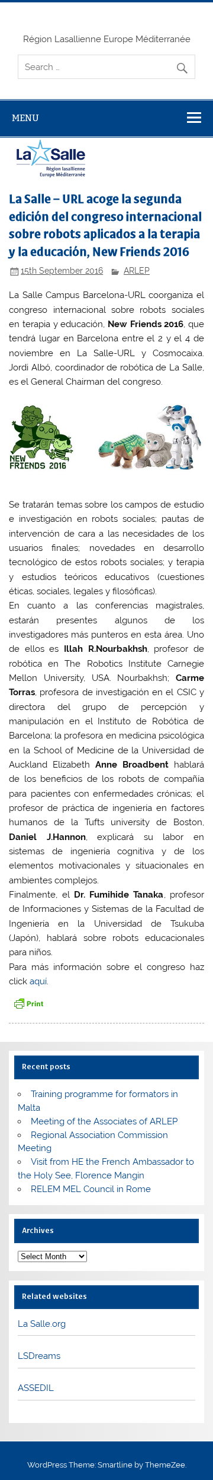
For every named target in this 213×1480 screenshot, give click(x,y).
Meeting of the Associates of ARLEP (104, 1121)
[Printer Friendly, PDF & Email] (28, 1003)
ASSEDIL (36, 1388)
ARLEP (137, 270)
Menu (25, 117)
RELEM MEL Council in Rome (91, 1189)
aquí (38, 981)
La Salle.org (42, 1324)
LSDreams (39, 1356)
